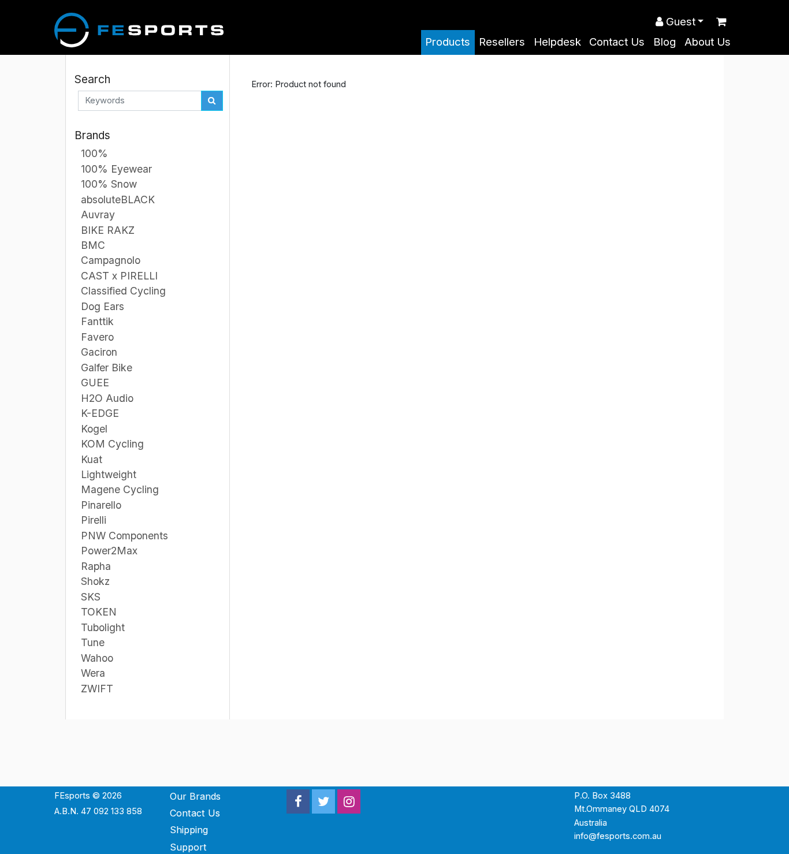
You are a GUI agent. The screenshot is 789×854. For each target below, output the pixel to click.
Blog (664, 42)
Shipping (189, 830)
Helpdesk (557, 42)
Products (447, 42)
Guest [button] (679, 21)
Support (188, 847)
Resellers (502, 42)
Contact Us (617, 42)
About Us (707, 42)
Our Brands (195, 796)
